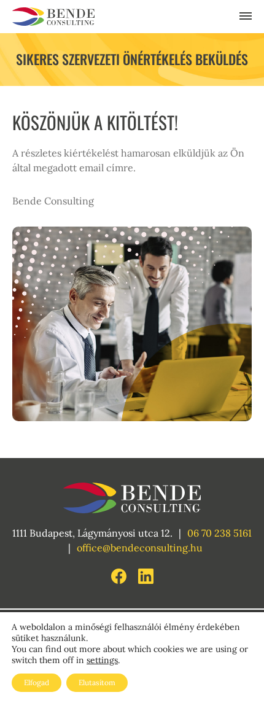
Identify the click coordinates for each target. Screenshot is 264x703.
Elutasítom (97, 682)
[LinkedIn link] (145, 575)
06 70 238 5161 (219, 533)
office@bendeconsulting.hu (140, 548)
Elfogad (36, 682)
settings (102, 660)
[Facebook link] (120, 575)
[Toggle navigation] (245, 16)
